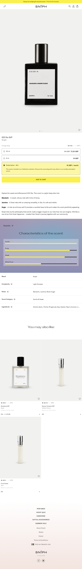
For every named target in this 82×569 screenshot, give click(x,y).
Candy (12, 410)
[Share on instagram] (43, 560)
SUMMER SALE (40, 523)
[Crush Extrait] (20, 447)
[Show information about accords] (12, 225)
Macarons (3, 487)
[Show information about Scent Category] (14, 299)
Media (41, 532)
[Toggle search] (70, 6)
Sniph (35, 276)
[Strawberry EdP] (20, 370)
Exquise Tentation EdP (48, 406)
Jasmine (43, 292)
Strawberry (3, 410)
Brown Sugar (51, 292)
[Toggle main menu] (5, 6)
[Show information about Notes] (8, 292)
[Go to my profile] (73, 6)
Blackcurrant (45, 410)
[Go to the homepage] (41, 6)
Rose (50, 410)
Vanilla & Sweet (38, 299)
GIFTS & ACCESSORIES (41, 520)
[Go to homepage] (41, 552)
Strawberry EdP (5, 406)
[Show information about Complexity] (11, 284)
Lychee (8, 487)
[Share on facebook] (38, 560)
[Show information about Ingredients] (11, 307)
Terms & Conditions (41, 540)
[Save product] (79, 130)
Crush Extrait (4, 483)
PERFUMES (41, 509)
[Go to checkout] (77, 6)
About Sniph (41, 528)
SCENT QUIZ (41, 512)
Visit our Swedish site (42, 544)
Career (41, 536)
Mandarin (36, 292)
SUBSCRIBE (41, 516)
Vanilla (8, 410)
